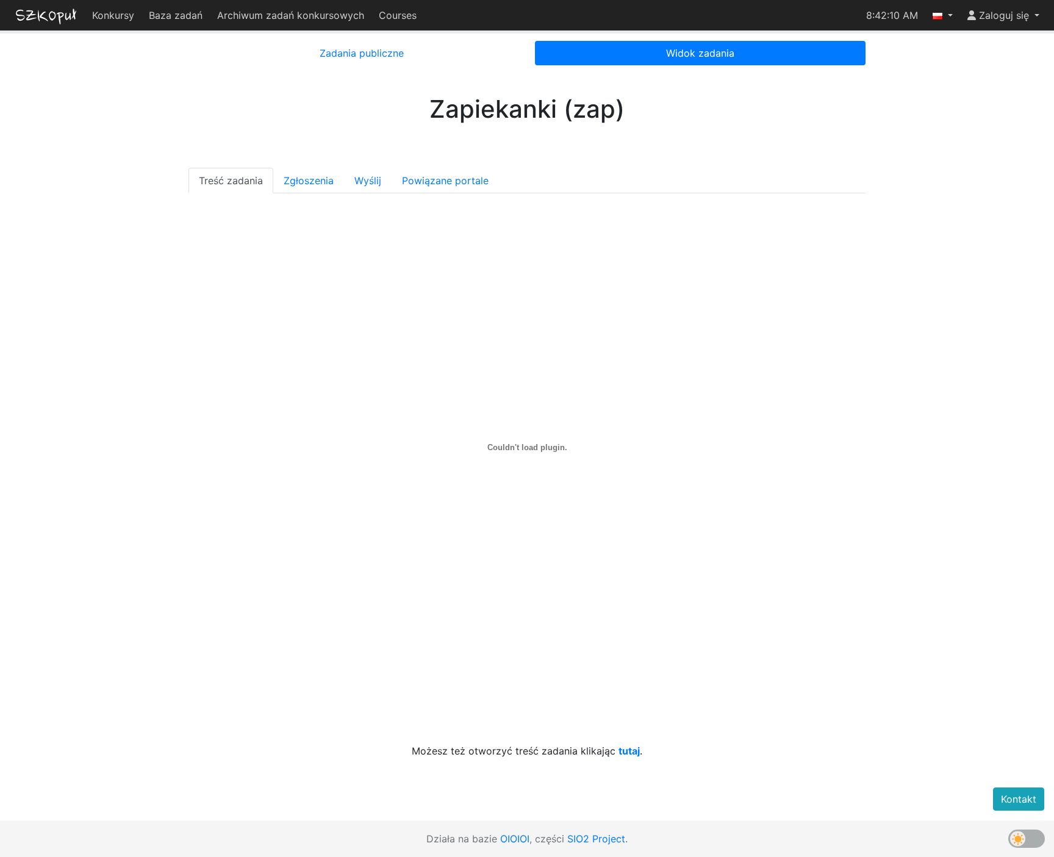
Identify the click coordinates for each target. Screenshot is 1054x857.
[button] (942, 15)
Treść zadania (231, 180)
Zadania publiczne (362, 53)
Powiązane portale (445, 180)
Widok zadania (700, 53)
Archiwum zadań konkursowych (290, 15)
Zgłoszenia (309, 180)
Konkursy (113, 15)
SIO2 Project (596, 839)
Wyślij (367, 180)
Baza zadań (176, 15)
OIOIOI (514, 839)
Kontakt (1018, 799)
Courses (398, 15)
